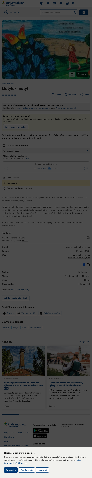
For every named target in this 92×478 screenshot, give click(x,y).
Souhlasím (11, 470)
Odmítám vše (27, 470)
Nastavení (42, 470)
